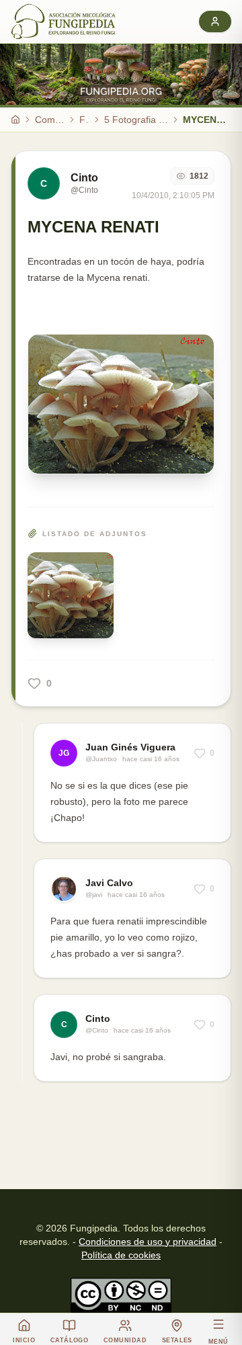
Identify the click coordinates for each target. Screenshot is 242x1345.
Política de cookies (121, 1255)
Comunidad (50, 119)
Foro (84, 119)
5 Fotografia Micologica (136, 119)
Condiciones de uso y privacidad (147, 1241)
